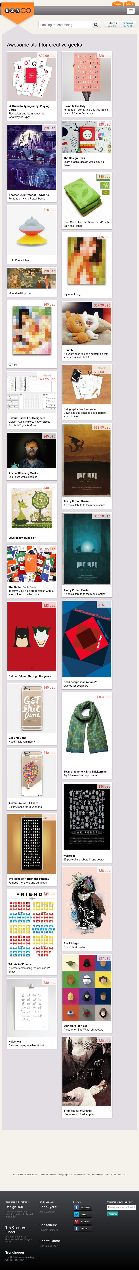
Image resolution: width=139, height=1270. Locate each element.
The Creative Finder (15, 1229)
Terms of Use (110, 1174)
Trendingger (14, 1252)
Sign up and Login (48, 1245)
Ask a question (47, 1211)
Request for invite (48, 1229)
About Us (121, 1174)
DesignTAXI (14, 1206)
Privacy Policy (97, 1174)
